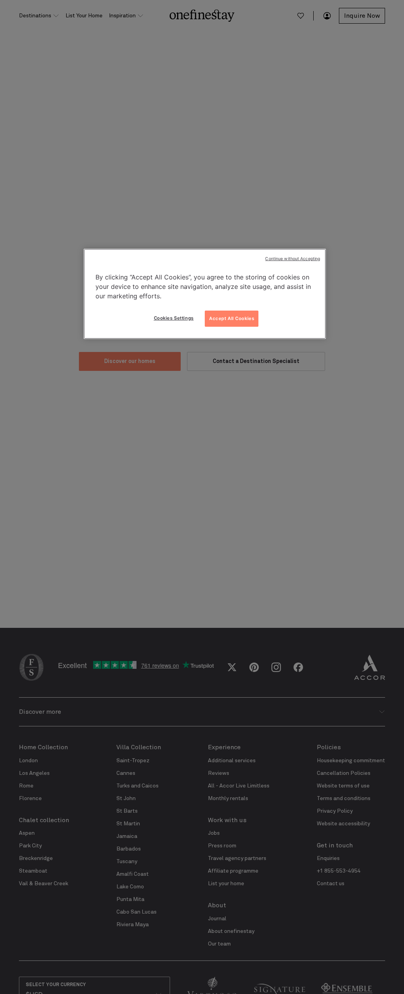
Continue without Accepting (292, 258)
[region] (205, 294)
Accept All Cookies (231, 318)
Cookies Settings (174, 318)
